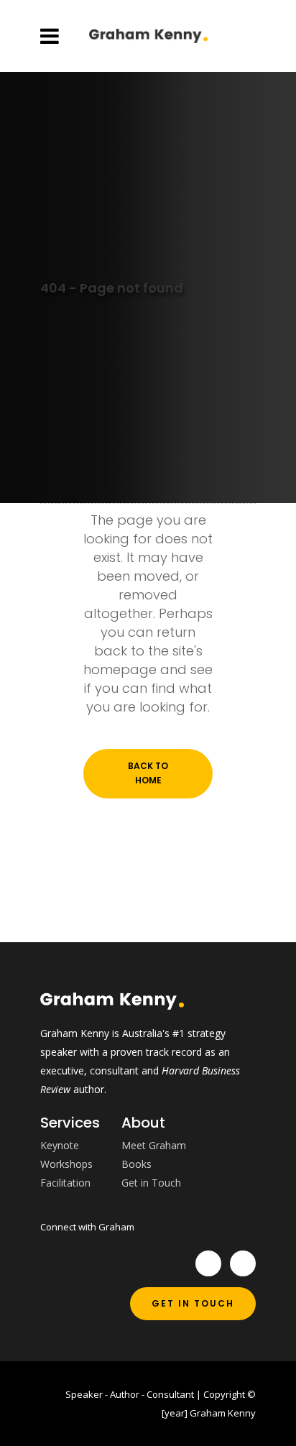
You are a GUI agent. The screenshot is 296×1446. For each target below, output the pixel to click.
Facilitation (65, 1182)
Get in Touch (151, 1182)
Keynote (59, 1145)
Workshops (66, 1164)
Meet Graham (153, 1145)
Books (136, 1164)
